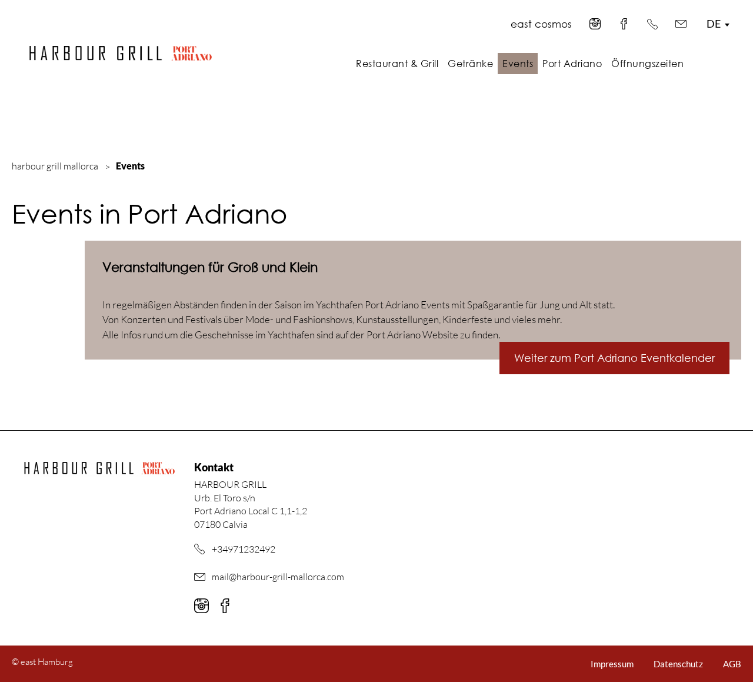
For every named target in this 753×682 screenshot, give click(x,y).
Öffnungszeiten (647, 63)
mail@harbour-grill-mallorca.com (278, 577)
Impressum (612, 663)
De (714, 23)
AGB (732, 663)
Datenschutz (678, 663)
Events (517, 63)
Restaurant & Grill (397, 63)
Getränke (470, 63)
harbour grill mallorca (55, 166)
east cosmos (541, 24)
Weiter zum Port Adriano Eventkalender (614, 357)
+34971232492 (243, 549)
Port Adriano (572, 63)
